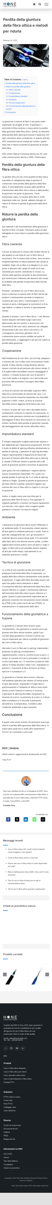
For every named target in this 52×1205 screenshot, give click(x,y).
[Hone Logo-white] (10, 1016)
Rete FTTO (8, 1104)
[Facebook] (8, 819)
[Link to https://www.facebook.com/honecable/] (11, 1048)
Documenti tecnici (11, 1129)
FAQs (6, 1135)
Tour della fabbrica (11, 1161)
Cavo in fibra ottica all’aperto (15, 1068)
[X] (17, 819)
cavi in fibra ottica (22, 798)
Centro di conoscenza (12, 1125)
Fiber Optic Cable (21, 1186)
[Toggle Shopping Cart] (34, 4)
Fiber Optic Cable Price (40, 1186)
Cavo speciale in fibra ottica (14, 1075)
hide (25, 80)
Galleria (7, 1132)
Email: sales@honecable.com (15, 1038)
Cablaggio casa (10, 1107)
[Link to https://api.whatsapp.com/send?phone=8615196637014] (6, 1048)
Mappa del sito (9, 1139)
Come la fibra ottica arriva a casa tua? (23, 858)
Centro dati (8, 1100)
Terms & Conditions (26, 1180)
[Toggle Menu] (46, 4)
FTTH (30, 1186)
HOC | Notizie (10, 748)
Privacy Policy (42, 1178)
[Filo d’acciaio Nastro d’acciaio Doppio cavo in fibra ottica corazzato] (13, 965)
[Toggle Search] (40, 4)
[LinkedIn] (26, 819)
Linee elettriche (9, 1111)
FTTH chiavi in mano (12, 1097)
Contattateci (8, 1164)
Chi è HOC (8, 1154)
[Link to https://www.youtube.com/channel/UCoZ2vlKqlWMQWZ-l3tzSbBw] (17, 1048)
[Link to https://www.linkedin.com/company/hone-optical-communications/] (23, 1048)
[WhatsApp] (34, 819)
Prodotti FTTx (9, 1082)
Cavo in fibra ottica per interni (15, 1072)
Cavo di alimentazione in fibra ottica (17, 1079)
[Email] (43, 819)
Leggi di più (6, 760)
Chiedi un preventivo (12, 1168)
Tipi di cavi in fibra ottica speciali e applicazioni (26, 889)
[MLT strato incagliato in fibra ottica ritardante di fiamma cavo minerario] (39, 965)
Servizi (6, 1157)
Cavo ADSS (15, 801)
